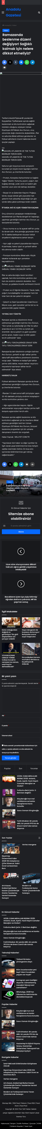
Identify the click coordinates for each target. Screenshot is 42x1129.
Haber (14, 25)
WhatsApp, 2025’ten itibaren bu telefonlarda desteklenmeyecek (26, 994)
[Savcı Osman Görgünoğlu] (8, 813)
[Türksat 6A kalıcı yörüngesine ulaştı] (8, 962)
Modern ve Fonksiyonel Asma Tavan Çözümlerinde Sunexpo (31, 889)
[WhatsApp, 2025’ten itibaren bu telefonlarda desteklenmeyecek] (8, 995)
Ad (3, 715)
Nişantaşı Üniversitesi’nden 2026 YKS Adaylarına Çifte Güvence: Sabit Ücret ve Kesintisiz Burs (11, 862)
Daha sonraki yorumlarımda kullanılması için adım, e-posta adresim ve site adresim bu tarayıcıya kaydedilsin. (19, 749)
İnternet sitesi (7, 735)
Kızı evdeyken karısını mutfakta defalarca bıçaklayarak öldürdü (31, 660)
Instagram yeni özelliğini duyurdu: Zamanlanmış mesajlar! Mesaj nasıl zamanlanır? (26, 984)
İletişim (13, 1123)
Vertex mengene (29, 844)
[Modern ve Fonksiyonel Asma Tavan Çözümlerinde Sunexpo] (31, 878)
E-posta (5, 725)
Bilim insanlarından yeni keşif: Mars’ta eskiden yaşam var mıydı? (26, 972)
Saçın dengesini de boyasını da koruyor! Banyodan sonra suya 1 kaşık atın (30, 633)
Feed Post (23, 1106)
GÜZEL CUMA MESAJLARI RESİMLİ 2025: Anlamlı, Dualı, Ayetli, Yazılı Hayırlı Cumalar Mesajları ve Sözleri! (27, 781)
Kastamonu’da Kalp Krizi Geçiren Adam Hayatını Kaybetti (18, 488)
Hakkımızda (5, 1123)
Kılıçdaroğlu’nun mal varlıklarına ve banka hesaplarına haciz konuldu (26, 802)
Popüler (7, 768)
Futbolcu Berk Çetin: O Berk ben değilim (26, 791)
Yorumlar (34, 768)
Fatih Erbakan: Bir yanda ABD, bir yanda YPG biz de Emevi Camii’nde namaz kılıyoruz (28, 825)
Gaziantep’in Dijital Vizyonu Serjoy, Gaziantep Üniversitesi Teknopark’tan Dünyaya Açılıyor (28, 1047)
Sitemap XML (7, 1103)
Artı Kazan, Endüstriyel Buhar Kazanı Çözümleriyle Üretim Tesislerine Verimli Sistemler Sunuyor (10, 891)
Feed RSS (31, 1103)
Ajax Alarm (25, 1113)
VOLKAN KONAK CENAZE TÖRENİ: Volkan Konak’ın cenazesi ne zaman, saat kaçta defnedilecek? (10, 661)
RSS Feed (16, 1103)
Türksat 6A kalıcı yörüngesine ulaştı (24, 960)
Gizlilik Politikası (22, 1123)
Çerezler (33, 1123)
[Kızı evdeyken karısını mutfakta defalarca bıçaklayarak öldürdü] (31, 649)
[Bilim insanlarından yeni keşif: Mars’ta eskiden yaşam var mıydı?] (8, 973)
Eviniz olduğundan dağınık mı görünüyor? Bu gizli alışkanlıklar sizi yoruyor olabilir (10, 634)
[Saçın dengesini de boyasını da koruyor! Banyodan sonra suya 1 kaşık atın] (31, 622)
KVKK (39, 1123)
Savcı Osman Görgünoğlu (28, 810)
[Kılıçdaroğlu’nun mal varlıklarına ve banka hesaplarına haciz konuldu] (8, 802)
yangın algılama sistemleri (12, 1113)
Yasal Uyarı (28, 1126)
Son (20, 768)
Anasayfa (7, 25)
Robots (23, 1103)
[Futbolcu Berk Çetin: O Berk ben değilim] (8, 792)
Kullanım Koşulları (17, 1126)
